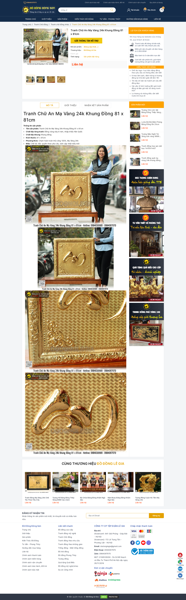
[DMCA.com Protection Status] (109, 597)
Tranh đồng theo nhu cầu (69, 540)
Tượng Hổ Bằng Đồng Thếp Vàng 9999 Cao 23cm (63, 499)
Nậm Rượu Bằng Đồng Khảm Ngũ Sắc (119, 499)
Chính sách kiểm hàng (31, 559)
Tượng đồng (63, 559)
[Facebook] (132, 542)
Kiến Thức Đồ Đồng (84, 19)
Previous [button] (17, 488)
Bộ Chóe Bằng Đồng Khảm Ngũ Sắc (92, 499)
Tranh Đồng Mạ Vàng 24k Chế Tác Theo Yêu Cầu (37, 499)
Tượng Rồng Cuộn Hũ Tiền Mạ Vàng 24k (147, 499)
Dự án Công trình (65, 570)
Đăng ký (156, 515)
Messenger (180, 578)
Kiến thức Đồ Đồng (146, 67)
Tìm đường (180, 565)
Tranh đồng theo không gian (70, 544)
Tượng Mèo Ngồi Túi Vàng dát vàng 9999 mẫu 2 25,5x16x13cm (150, 135)
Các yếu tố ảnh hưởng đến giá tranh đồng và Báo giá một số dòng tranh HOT (146, 88)
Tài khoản (134, 10)
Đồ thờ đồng (63, 551)
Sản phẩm (63, 19)
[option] (45, 47)
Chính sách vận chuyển (137, 2)
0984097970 (31, 2)
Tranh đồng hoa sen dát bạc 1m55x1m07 (151, 147)
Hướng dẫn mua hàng (137, 19)
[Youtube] (143, 542)
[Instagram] (148, 542)
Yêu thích (150, 10)
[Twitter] (138, 542)
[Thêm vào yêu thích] (126, 30)
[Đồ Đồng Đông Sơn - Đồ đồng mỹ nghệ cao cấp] (39, 10)
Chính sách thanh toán (31, 555)
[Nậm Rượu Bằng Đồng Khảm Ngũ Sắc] (120, 482)
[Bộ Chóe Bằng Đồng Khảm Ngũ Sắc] (93, 482)
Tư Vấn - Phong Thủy (110, 19)
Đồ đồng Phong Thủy (67, 555)
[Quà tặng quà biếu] (146, 280)
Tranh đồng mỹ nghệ (67, 533)
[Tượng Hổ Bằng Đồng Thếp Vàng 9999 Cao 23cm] (65, 482)
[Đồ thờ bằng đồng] (146, 235)
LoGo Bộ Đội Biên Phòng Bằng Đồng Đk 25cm (151, 123)
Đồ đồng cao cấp (65, 530)
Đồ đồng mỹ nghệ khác (68, 566)
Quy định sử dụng (156, 2)
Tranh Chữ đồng (65, 537)
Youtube (180, 558)
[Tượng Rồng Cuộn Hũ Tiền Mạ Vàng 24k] (148, 482)
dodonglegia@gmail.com (110, 546)
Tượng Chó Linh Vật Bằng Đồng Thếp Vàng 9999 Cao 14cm (151, 111)
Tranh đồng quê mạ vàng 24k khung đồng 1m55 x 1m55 (150, 159)
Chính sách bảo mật (92, 2)
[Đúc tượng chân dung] (146, 191)
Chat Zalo (180, 572)
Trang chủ (30, 19)
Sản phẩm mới (138, 105)
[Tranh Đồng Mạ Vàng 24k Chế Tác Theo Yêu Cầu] (38, 482)
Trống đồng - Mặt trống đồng (70, 548)
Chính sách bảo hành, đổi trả (113, 2)
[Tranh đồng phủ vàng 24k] (146, 324)
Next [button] (169, 488)
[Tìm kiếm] (112, 10)
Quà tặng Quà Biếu (66, 562)
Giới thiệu (47, 19)
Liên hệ (157, 19)
